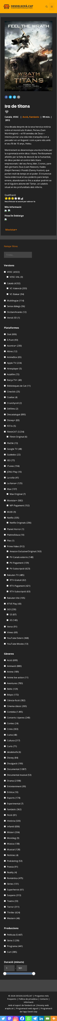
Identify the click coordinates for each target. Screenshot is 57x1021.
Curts (12, 746)
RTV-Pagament (20, 585)
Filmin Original (18, 436)
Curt (12, 952)
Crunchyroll (14, 403)
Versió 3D (13, 317)
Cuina (12, 734)
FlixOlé (12, 443)
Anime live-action (17, 677)
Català (13, 283)
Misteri (13, 832)
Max (12, 489)
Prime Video (16, 546)
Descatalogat (16, 414)
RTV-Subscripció (20, 591)
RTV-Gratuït (18, 580)
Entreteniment (16, 786)
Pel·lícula (14, 934)
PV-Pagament (19, 562)
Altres (12, 351)
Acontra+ (14, 345)
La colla (13, 477)
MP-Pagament (20, 505)
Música (13, 843)
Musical (13, 849)
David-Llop (32, 1011)
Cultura (13, 740)
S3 (13, 614)
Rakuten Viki (16, 598)
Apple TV (14, 363)
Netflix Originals (20, 522)
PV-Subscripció (20, 568)
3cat (12, 334)
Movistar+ (15, 500)
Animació (14, 666)
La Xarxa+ (14, 483)
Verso (12, 626)
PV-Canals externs (21, 557)
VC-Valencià (18, 288)
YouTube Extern (18, 638)
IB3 (11, 460)
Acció (25, 116)
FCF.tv (11, 425)
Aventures (15, 683)
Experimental (15, 803)
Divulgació (15, 763)
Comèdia (15, 711)
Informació (28, 1002)
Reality (12, 872)
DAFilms (12, 408)
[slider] (4, 973)
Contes (12, 723)
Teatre (12, 901)
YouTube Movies (17, 643)
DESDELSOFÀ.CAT (24, 995)
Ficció (12, 815)
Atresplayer (14, 368)
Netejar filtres (11, 246)
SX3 (11, 609)
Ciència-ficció (16, 700)
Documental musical (19, 775)
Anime (13, 671)
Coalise (12, 397)
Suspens (14, 895)
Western (13, 918)
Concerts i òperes (18, 717)
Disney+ (13, 420)
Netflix (13, 517)
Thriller (13, 912)
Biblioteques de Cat (19, 385)
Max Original (18, 494)
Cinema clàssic (17, 706)
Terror (13, 906)
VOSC (13, 272)
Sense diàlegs (16, 306)
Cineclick (13, 391)
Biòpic (13, 694)
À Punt (12, 339)
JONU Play (14, 471)
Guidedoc (14, 454)
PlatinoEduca (15, 534)
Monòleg (13, 838)
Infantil (13, 826)
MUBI (11, 511)
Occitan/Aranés (17, 312)
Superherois (15, 889)
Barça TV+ (14, 380)
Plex (10, 540)
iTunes (13, 466)
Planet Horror (15, 529)
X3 (14, 620)
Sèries (13, 883)
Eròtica (12, 792)
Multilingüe (15, 300)
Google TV (14, 449)
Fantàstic (34, 116)
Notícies (12, 855)
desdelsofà (14, 752)
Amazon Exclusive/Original (25, 551)
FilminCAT (15, 431)
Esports (13, 797)
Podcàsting (14, 861)
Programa (15, 946)
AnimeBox (14, 357)
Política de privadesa (28, 999)
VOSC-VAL (16, 277)
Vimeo (12, 632)
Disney (12, 757)
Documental (16, 769)
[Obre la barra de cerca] (46, 7)
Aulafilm (13, 374)
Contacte (44, 999)
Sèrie (13, 940)
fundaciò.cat (30, 1005)
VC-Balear (17, 294)
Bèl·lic (12, 689)
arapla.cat (9, 1008)
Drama (14, 780)
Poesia (12, 866)
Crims (12, 729)
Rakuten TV (15, 575)
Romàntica (15, 878)
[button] (6, 97)
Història (14, 820)
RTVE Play (14, 603)
